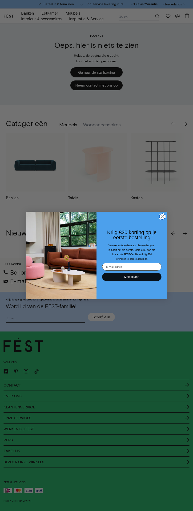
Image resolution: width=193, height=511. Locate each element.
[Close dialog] (162, 217)
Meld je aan (131, 277)
